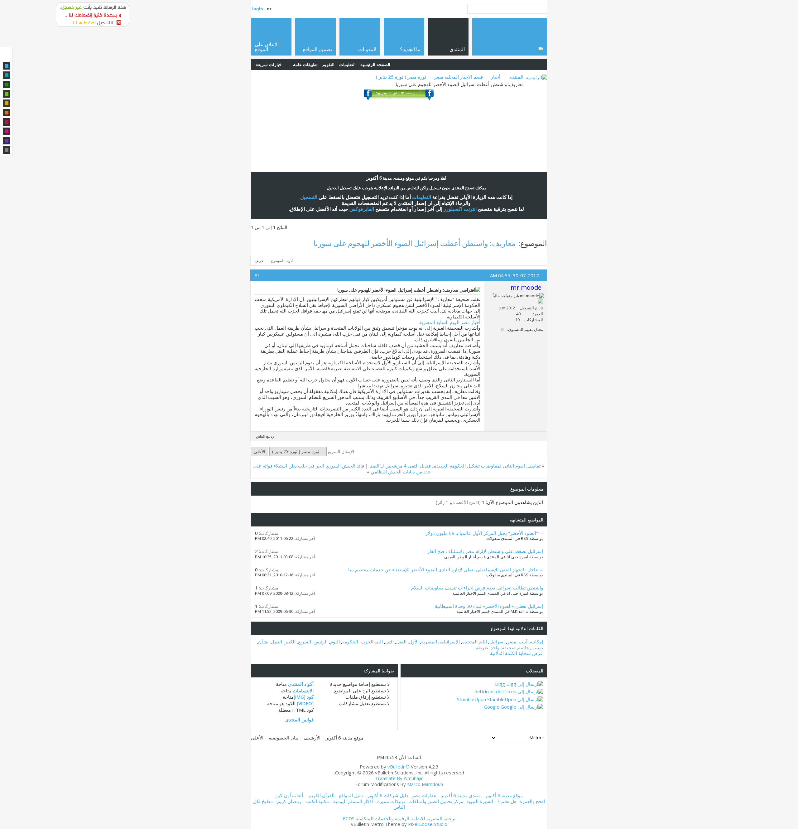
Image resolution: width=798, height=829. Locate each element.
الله (483, 641)
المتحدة (470, 641)
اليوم (335, 641)
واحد (495, 647)
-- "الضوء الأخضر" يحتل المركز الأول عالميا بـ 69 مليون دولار (484, 533)
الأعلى (259, 451)
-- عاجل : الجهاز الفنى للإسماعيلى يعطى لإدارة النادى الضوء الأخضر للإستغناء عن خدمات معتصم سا (445, 569)
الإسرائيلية (450, 641)
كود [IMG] (304, 697)
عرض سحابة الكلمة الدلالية (516, 653)
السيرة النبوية (480, 801)
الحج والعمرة (532, 801)
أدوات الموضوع (282, 260)
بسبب (537, 647)
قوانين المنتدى (299, 719)
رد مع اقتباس (265, 436)
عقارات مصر (423, 795)
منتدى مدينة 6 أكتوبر (461, 795)
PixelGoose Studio (427, 824)
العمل (276, 641)
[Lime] (6, 94)
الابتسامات (303, 690)
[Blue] (6, 66)
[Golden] (6, 103)
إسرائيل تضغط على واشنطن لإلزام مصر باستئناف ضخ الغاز (485, 551)
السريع (304, 641)
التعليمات (347, 64)
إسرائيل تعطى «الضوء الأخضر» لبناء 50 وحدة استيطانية (489, 606)
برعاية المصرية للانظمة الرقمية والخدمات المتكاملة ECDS (399, 818)
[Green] (6, 84)
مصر (511, 641)
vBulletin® (398, 767)
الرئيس (321, 641)
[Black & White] (6, 150)
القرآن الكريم (321, 795)
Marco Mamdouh (425, 784)
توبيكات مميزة (391, 801)
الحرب (367, 641)
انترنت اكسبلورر (460, 209)
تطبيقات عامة (305, 64)
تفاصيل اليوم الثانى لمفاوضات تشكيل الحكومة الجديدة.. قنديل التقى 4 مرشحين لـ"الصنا (455, 466)
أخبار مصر (470, 322)
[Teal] (6, 75)
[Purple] (6, 140)
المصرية (429, 641)
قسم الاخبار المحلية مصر (458, 77)
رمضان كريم (289, 801)
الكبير (290, 641)
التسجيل (308, 197)
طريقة (482, 647)
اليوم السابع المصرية (439, 322)
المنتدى (515, 77)
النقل (401, 641)
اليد (379, 641)
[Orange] (6, 112)
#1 (257, 275)
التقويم (328, 64)
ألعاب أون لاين (289, 795)
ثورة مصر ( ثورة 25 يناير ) (401, 77)
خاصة (523, 647)
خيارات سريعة (269, 64)
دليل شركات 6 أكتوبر (387, 795)
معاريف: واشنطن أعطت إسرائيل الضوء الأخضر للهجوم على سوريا (415, 243)
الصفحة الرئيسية (375, 64)
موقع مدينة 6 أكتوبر (344, 737)
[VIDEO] (305, 703)
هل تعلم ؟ (507, 801)
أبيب (523, 641)
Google (491, 707)
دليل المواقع (351, 795)
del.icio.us (484, 691)
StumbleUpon (471, 699)
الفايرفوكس (361, 209)
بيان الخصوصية (283, 737)
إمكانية (536, 641)
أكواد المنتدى (301, 684)
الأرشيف (312, 737)
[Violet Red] (6, 131)
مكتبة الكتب (317, 801)
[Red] (6, 122)
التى (389, 641)
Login (257, 8)
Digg (500, 684)
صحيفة (509, 647)
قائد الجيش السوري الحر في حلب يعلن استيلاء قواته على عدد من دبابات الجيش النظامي (342, 468)
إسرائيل (497, 641)
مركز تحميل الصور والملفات (435, 801)
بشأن (263, 641)
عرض (259, 260)
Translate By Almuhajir (399, 778)
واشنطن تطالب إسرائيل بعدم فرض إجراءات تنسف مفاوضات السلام (477, 587)
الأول (414, 641)
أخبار (495, 77)
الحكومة (350, 641)
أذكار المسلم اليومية (353, 801)
